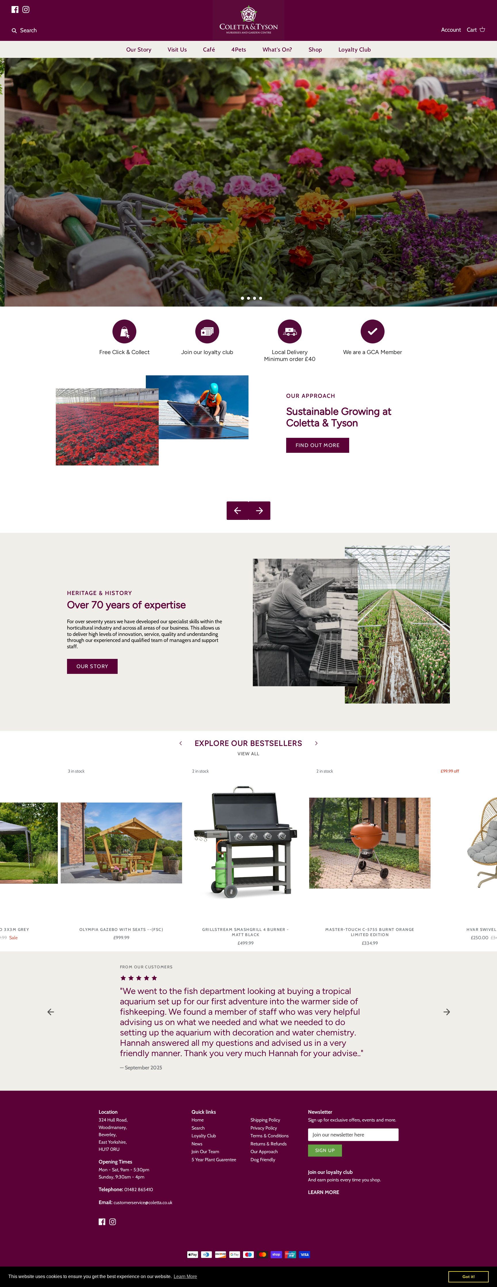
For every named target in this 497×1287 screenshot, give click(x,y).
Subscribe (422, 1238)
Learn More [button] (185, 1276)
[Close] (478, 1163)
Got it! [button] (468, 1276)
